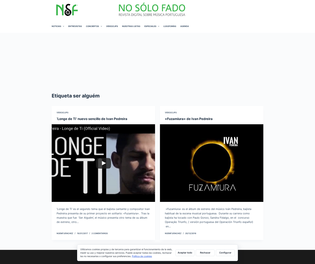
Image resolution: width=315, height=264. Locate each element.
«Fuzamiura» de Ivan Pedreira (189, 119)
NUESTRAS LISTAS (131, 26)
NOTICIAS (56, 26)
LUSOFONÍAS (169, 26)
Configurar (225, 252)
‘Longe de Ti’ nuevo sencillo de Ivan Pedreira (92, 119)
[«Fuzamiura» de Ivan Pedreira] (211, 163)
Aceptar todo (185, 252)
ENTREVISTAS (75, 26)
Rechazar (205, 252)
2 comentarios (100, 233)
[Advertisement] (157, 58)
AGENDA (184, 26)
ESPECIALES (150, 26)
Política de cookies (142, 256)
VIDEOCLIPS (112, 26)
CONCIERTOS (92, 26)
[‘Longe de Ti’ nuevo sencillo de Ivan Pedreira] (103, 163)
